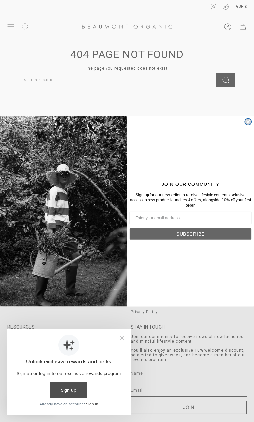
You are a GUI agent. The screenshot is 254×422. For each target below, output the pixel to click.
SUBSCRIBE (190, 233)
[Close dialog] (248, 121)
